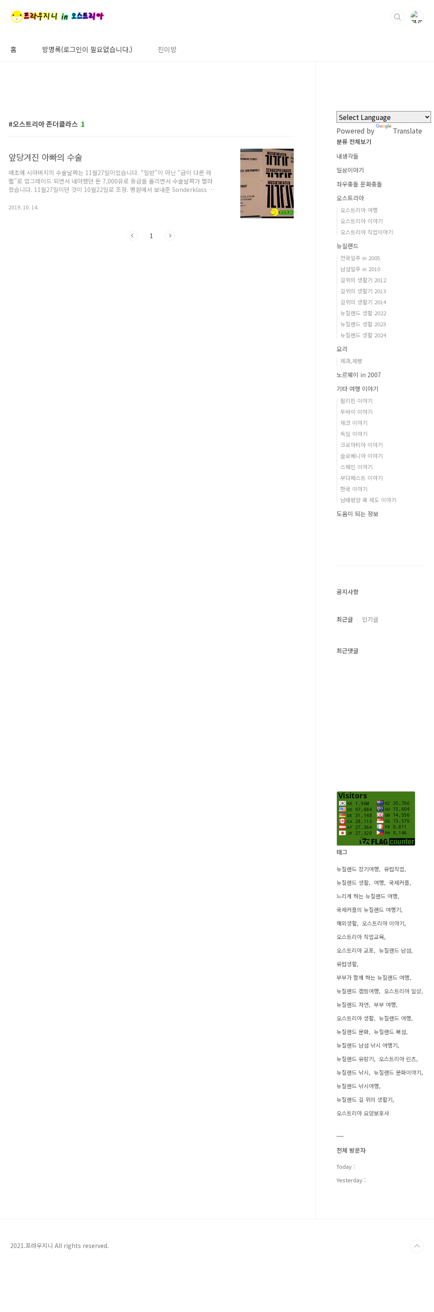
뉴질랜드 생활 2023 (363, 324)
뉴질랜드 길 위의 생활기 (364, 1099)
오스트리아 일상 (402, 991)
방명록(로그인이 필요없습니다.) (87, 49)
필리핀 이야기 (356, 401)
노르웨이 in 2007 (359, 374)
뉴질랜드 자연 (353, 1005)
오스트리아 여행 (359, 210)
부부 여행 (385, 1005)
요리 (342, 349)
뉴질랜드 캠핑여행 (358, 991)
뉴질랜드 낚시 (353, 1072)
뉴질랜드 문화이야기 (397, 1072)
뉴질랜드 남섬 (395, 950)
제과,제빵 (351, 361)
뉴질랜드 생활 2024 (363, 335)
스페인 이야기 (356, 467)
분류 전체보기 (354, 141)
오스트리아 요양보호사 (363, 1113)
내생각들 (348, 156)
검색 (397, 17)
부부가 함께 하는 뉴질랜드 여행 (373, 977)
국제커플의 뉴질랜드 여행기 (369, 910)
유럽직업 (394, 869)
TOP (417, 1246)
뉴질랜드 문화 (353, 1032)
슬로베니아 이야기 (361, 456)
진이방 (167, 49)
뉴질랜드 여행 (395, 1018)
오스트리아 (350, 198)
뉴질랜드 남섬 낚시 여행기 (367, 1045)
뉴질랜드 (348, 246)
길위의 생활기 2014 (363, 302)
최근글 (345, 619)
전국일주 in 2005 (360, 258)
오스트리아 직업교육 (360, 937)
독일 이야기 (353, 434)
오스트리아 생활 (355, 1018)
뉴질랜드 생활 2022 (363, 313)
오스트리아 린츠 (397, 1059)
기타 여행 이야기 (357, 388)
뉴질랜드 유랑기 (355, 1059)
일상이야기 (350, 170)
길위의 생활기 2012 (363, 280)
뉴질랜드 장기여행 (358, 869)
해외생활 (347, 923)
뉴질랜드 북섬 (390, 1032)
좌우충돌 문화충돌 (359, 184)
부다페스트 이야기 (361, 478)
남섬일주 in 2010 (360, 269)
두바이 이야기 (356, 412)
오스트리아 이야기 (361, 221)
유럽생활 (347, 964)
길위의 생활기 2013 (363, 291)
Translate (407, 130)
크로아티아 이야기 (361, 445)
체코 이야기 (353, 423)
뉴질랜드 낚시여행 (358, 1086)
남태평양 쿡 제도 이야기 (368, 500)
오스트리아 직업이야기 (366, 232)
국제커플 (399, 882)
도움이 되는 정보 (357, 513)
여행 (379, 882)
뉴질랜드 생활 (353, 882)
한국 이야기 (353, 489)
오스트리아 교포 (355, 950)
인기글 (370, 619)
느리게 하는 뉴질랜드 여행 (367, 896)
